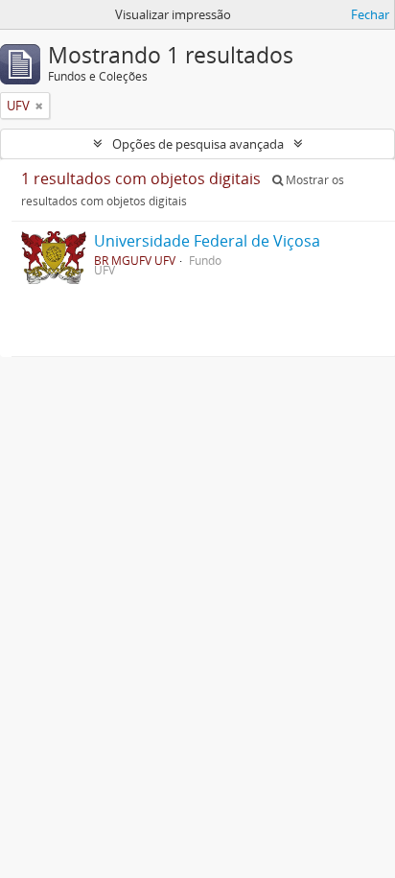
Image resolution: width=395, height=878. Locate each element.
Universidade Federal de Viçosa (207, 240)
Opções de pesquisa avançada (198, 144)
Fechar (370, 14)
